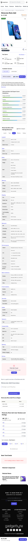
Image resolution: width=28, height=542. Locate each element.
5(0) (10, 444)
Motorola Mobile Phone (20, 10)
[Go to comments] (23, 49)
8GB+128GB (6, 71)
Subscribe (14, 503)
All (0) (5, 444)
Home (2, 6)
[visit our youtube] (8, 530)
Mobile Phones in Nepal (9, 10)
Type (10, 133)
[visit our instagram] (11, 530)
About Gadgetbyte (20, 515)
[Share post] (26, 49)
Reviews (12, 6)
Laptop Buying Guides (6, 516)
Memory (19, 133)
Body (14, 133)
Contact (20, 520)
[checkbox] (6, 500)
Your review (22, 419)
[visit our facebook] (14, 530)
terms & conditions (18, 500)
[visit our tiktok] (20, 530)
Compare (6, 518)
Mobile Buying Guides (6, 515)
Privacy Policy (20, 518)
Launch (4, 133)
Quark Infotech (20, 533)
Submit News (20, 511)
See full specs (21, 54)
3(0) (22, 444)
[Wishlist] (25, 19)
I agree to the (14, 500)
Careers (20, 513)
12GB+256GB (14, 71)
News (6, 6)
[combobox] (12, 440)
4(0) (16, 444)
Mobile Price (18, 6)
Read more (3, 87)
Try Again (14, 372)
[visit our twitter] (17, 530)
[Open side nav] (26, 2)
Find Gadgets (6, 520)
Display (24, 133)
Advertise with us (20, 516)
